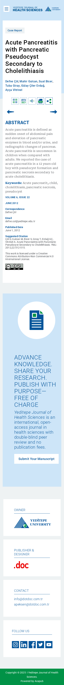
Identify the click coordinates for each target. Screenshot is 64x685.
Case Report (15, 30)
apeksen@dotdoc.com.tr (31, 604)
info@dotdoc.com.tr (28, 599)
